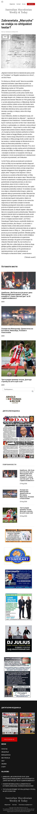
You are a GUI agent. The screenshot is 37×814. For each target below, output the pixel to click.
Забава (3, 764)
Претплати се (9, 739)
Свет (3, 761)
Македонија (5, 755)
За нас (24, 4)
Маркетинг (12, 4)
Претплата (31, 4)
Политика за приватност (25, 804)
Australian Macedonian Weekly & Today (18, 11)
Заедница (5, 752)
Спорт (3, 767)
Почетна (4, 749)
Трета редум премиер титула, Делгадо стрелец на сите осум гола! (16, 380)
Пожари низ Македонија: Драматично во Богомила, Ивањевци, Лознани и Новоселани (17, 330)
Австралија (5, 758)
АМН (2, 302)
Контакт (19, 4)
